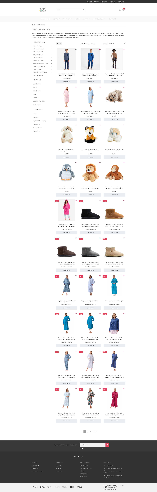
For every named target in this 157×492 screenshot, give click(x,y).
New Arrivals (45, 19)
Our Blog (58, 468)
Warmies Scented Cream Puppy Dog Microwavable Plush (66, 151)
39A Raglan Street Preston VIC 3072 (114, 472)
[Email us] (74, 456)
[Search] (83, 10)
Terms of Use (83, 476)
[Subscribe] (107, 445)
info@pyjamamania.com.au (114, 468)
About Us (112, 1)
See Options (66, 81)
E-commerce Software (108, 489)
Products (89, 1)
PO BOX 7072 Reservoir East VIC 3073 (113, 476)
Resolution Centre (37, 471)
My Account (35, 465)
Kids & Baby (67, 19)
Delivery (96, 1)
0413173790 (109, 465)
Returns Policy (37, 128)
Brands (56, 19)
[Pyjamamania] (43, 9)
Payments (104, 1)
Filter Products (39, 42)
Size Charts (36, 124)
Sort (105, 43)
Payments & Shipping (39, 121)
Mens (76, 19)
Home (35, 114)
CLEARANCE (112, 19)
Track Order (35, 468)
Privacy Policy (84, 473)
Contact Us (121, 1)
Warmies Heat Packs (98, 19)
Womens (85, 19)
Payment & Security (86, 468)
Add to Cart (114, 119)
